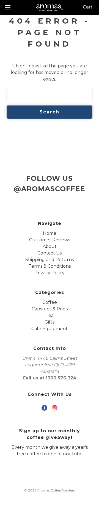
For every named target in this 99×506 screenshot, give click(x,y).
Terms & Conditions (50, 266)
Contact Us (49, 253)
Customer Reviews (49, 239)
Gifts (49, 322)
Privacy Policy (49, 272)
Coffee (49, 302)
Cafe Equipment (49, 328)
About (50, 246)
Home (49, 233)
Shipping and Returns (49, 259)
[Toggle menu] (7, 7)
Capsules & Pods (50, 308)
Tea (50, 315)
